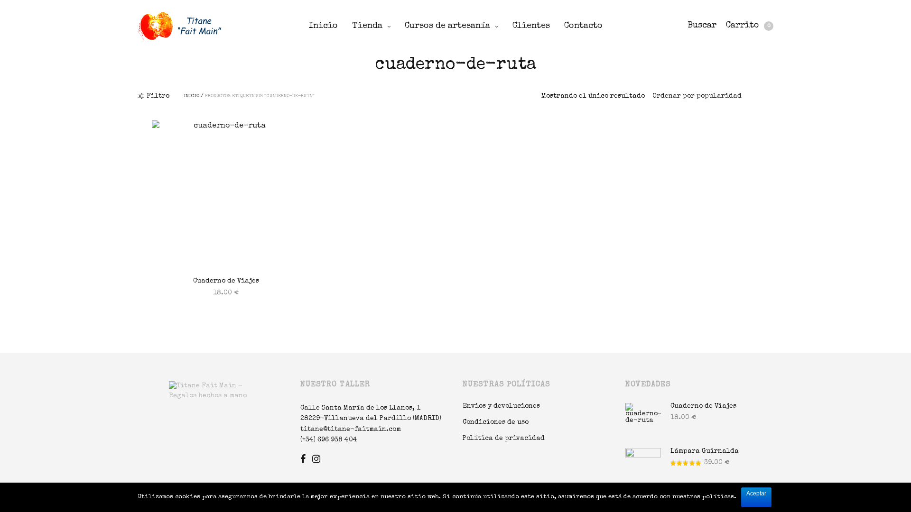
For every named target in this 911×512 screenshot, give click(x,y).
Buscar (702, 25)
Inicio (323, 26)
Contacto (583, 26)
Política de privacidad (504, 438)
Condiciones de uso (496, 422)
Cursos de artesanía (447, 26)
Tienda (367, 26)
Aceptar (756, 493)
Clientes (531, 26)
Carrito (748, 25)
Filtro (158, 96)
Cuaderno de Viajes (226, 281)
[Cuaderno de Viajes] (226, 194)
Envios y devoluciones (501, 406)
